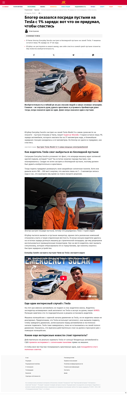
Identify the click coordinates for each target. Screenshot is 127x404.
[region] (63, 399)
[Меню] (3, 2)
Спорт (102, 6)
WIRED (96, 310)
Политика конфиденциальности (73, 364)
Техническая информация (71, 367)
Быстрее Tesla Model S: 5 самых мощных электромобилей (62, 147)
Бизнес (42, 6)
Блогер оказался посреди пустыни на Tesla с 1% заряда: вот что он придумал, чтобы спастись (69, 10)
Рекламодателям (69, 357)
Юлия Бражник (34, 31)
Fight (111, 6)
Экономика (31, 6)
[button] (34, 55)
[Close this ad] (125, 392)
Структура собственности (32, 376)
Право (93, 6)
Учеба (120, 6)
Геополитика (18, 6)
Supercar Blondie (71, 135)
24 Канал (5, 6)
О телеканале (29, 367)
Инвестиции (65, 6)
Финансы (53, 6)
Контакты (67, 370)
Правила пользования (70, 360)
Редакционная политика (32, 364)
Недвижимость (80, 6)
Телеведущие (29, 370)
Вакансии (28, 373)
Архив (65, 373)
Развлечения (29, 10)
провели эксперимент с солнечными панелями (50, 342)
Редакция (28, 360)
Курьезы (37, 10)
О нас (27, 357)
